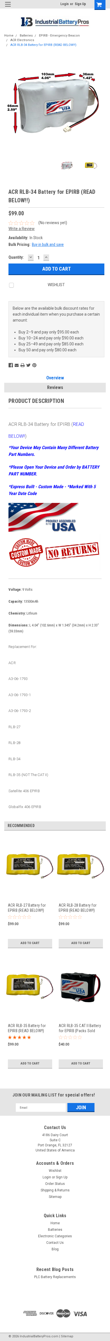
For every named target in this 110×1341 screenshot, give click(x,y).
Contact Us (55, 1243)
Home (9, 35)
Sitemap (55, 1197)
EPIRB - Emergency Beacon (59, 35)
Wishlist (55, 1171)
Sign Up (80, 4)
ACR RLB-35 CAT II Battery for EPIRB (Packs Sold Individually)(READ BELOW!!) (80, 1028)
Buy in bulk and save (48, 244)
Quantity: (16, 257)
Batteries (26, 35)
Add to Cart (30, 943)
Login (64, 4)
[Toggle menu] (8, 8)
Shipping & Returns (55, 1190)
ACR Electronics (22, 40)
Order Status (55, 1184)
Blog (55, 1249)
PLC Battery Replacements (55, 1277)
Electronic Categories (55, 1236)
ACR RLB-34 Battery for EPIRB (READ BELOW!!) (43, 45)
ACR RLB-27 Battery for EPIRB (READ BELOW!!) (27, 908)
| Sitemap (66, 1336)
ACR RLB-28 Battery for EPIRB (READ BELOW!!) (78, 908)
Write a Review (21, 228)
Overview (55, 378)
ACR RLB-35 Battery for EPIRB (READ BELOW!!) (27, 1028)
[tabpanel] (29, 895)
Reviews (55, 387)
